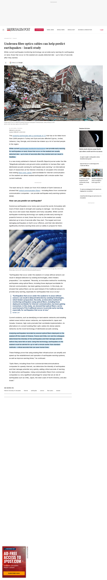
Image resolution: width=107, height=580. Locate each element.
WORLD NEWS (61, 29)
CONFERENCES (39, 29)
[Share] (5, 62)
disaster (58, 390)
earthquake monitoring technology (32, 148)
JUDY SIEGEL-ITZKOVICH (16, 128)
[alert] (14, 562)
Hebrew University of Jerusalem (12, 390)
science (42, 390)
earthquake (34, 390)
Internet (26, 390)
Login (101, 30)
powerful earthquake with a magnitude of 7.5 (29, 136)
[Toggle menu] (3, 29)
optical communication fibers (29, 190)
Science (15, 38)
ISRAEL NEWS (50, 29)
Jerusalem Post (7, 38)
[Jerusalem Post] (17, 29)
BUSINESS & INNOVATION (85, 29)
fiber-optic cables (25, 173)
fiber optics (50, 390)
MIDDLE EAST (71, 29)
